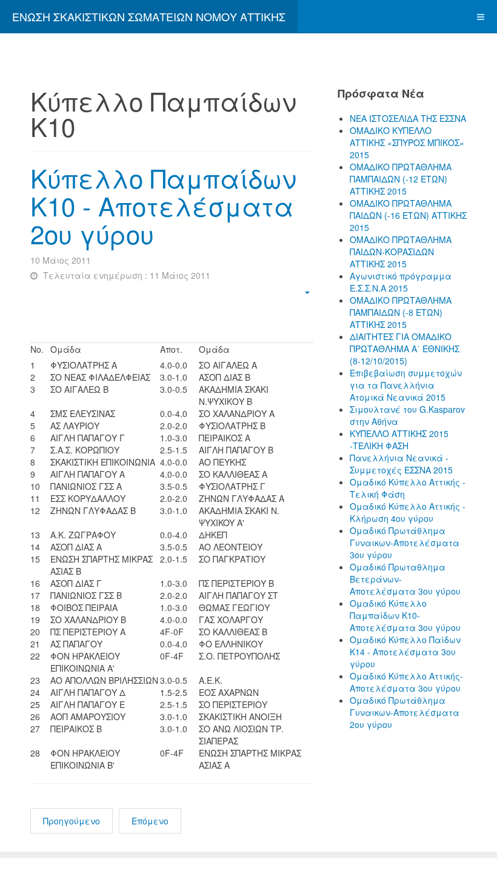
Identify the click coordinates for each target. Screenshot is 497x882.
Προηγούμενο (71, 821)
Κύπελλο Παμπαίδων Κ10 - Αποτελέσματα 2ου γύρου (163, 205)
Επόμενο (150, 821)
